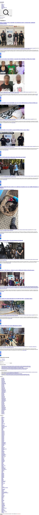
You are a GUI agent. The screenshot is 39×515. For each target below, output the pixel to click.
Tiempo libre (3, 505)
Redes (2, 497)
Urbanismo (3, 509)
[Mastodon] (19, 54)
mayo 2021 (3, 412)
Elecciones (3, 453)
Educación (3, 451)
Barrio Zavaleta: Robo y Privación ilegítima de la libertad (11, 240)
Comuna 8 (3, 440)
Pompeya (8, 230)
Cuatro (3, 347)
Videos (2, 8)
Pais (2, 486)
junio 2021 (3, 411)
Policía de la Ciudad (26, 48)
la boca (15, 176)
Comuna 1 (10, 286)
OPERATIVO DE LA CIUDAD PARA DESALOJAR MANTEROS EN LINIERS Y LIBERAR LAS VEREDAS (15, 368)
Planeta (3, 490)
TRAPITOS (16, 315)
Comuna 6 (3, 438)
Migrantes (3, 476)
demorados (12, 176)
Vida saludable (3, 510)
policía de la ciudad (13, 92)
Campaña (31, 287)
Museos (3, 479)
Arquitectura (3, 423)
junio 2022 (3, 402)
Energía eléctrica (4, 454)
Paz (2, 488)
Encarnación (3, 374)
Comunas (3, 441)
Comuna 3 (16, 286)
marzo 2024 (3, 387)
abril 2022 (3, 404)
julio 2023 (3, 393)
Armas (2, 422)
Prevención (12, 287)
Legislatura (3, 470)
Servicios (3, 500)
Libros (2, 472)
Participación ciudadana (5, 487)
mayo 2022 (3, 403)
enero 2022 (3, 406)
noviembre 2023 (4, 390)
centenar (8, 315)
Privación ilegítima (2, 260)
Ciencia (2, 428)
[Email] (19, 55)
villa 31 (6, 288)
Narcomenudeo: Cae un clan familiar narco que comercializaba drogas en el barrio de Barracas (18, 102)
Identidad (3, 467)
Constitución (37, 287)
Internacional (3, 468)
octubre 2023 (3, 391)
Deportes (3, 448)
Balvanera (22, 287)
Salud (2, 499)
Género (2, 463)
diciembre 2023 (4, 389)
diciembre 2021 (4, 407)
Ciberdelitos (3, 427)
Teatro (2, 502)
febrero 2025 (3, 381)
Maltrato (5, 230)
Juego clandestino (4, 469)
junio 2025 (3, 378)
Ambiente (8, 229)
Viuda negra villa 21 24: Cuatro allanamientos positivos (11, 325)
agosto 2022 (3, 401)
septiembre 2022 (4, 400)
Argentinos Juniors (2, 315)
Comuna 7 (22, 286)
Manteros (3, 474)
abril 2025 (3, 380)
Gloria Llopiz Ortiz (11, 25)
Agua (2, 418)
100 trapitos (2, 176)
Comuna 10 (3, 431)
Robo (6, 260)
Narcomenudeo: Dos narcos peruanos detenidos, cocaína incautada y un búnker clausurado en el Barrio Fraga (16, 366)
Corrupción (3, 445)
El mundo (3, 6)
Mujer (2, 478)
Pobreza (3, 491)
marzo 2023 (3, 396)
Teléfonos (3, 503)
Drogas (13, 48)
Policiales (31, 48)
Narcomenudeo (18, 48)
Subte (2, 501)
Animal (35, 229)
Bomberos (3, 425)
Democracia (3, 447)
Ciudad (7, 48)
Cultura (2, 5)
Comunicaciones (4, 442)
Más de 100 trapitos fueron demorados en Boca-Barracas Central (12, 157)
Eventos (3, 458)
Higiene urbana (3, 465)
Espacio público (4, 456)
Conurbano (3, 444)
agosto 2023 (3, 392)
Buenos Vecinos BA (4, 7)
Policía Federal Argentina (5, 492)
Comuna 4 (10, 48)
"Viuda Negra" (30, 346)
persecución (9, 92)
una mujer (17, 92)
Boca (6, 315)
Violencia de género (4, 511)
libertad (31, 259)
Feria (3, 230)
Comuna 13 (3, 433)
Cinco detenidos (28, 259)
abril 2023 (3, 395)
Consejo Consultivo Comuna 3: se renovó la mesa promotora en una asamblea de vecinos (17, 374)
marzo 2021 (3, 413)
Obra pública (3, 483)
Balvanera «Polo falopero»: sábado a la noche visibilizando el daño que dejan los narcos (17, 270)
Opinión (2, 484)
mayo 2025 (3, 379)
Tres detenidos (8, 347)
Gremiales (3, 464)
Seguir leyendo (3, 51)
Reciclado (3, 496)
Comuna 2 (3, 435)
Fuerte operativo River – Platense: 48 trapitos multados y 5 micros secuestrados (12, 367)
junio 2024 (3, 385)
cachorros (1, 230)
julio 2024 (3, 384)
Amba (2, 419)
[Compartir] (19, 57)
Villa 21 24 (12, 347)
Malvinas (3, 473)
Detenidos (3, 449)
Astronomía (3, 424)
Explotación (3, 460)
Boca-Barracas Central (7, 176)
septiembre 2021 (4, 409)
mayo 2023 (3, 394)
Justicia (15, 48)
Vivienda (3, 512)
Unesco (3, 508)
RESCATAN (11, 230)
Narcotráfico (22, 48)
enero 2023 (3, 397)
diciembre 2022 (4, 398)
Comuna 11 (3, 432)
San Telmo (3, 288)
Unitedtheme (19, 513)
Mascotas (3, 475)
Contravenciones (4, 443)
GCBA (26, 286)
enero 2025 (3, 382)
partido (14, 315)
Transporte (3, 507)
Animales (11, 229)
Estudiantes (3, 457)
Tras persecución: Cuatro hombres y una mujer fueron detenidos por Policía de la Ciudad (17, 58)
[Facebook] (19, 53)
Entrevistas (3, 455)
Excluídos (3, 459)
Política (9, 287)
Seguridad (34, 48)
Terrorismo (3, 504)
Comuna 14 (13, 286)
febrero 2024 (3, 388)
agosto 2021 (3, 410)
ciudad (34, 287)
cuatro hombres (5, 92)
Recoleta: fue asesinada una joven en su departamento (11, 372)
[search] (6, 12)
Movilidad (3, 477)
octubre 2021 (3, 408)
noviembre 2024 (4, 383)
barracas (24, 287)
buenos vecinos (28, 287)
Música (2, 480)
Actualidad (3, 4)
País (2, 485)
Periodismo (3, 489)
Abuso (2, 416)
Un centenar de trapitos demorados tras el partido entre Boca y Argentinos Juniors (16, 298)
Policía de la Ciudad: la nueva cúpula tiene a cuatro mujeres (14, 373)
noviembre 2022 (4, 399)
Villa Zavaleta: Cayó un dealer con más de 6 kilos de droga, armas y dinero (14, 129)
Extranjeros (3, 461)
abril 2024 (3, 386)
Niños (2, 482)
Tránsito (3, 506)
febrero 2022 (3, 405)
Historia (3, 466)
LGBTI (2, 471)
